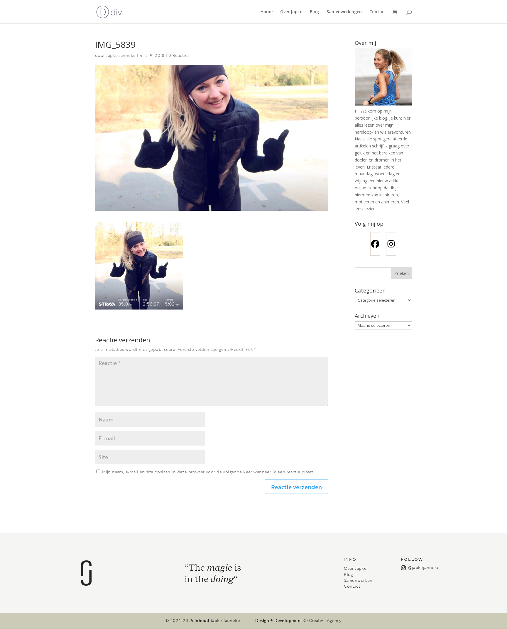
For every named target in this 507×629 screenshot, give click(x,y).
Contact (377, 12)
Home (267, 12)
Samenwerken (358, 580)
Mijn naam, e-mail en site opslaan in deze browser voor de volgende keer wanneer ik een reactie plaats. (208, 472)
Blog (314, 12)
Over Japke (291, 12)
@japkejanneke (423, 567)
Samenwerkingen (344, 12)
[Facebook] (375, 244)
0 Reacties (178, 55)
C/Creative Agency (322, 620)
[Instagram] (391, 244)
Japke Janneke (121, 55)
